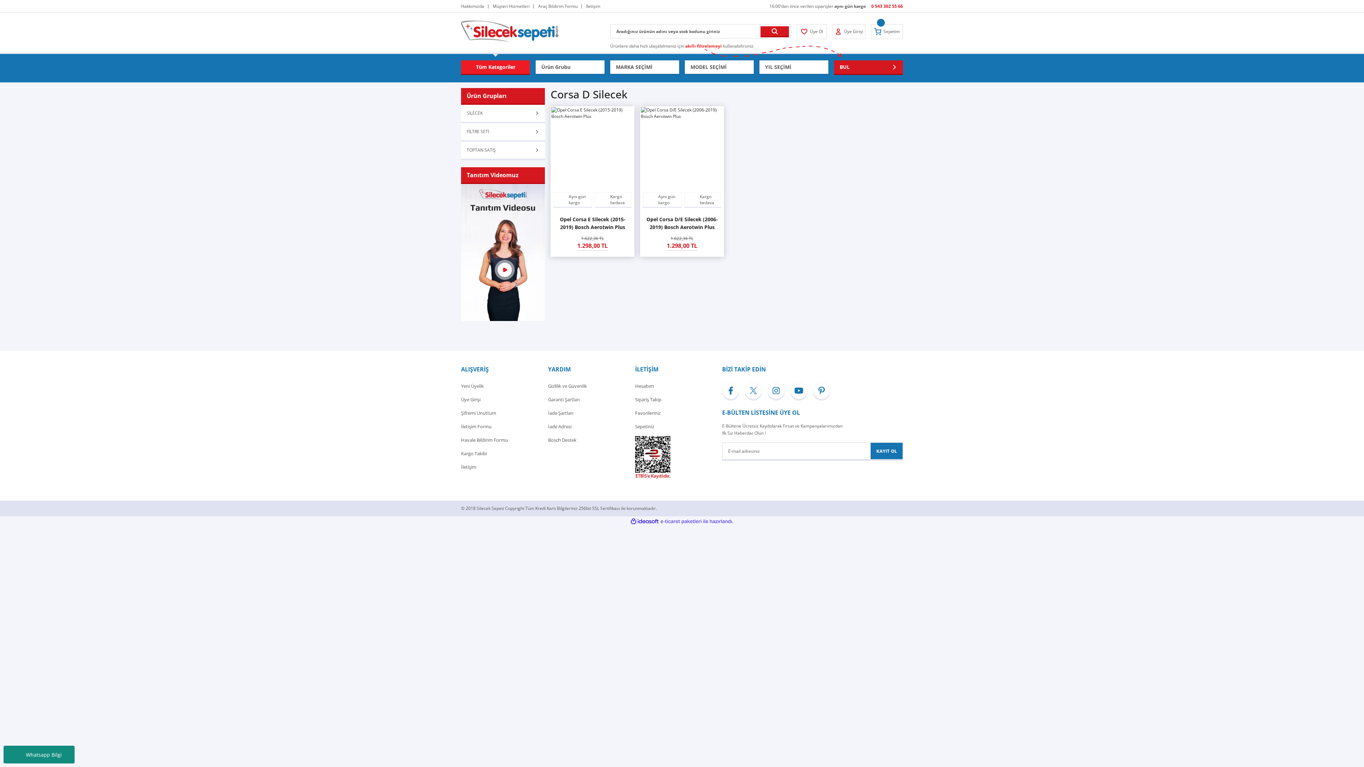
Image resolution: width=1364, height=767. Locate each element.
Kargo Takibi (474, 453)
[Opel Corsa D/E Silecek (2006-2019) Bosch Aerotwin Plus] (682, 148)
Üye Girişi (471, 399)
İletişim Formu (476, 426)
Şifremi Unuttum (478, 413)
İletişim (468, 467)
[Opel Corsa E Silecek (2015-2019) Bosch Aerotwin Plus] (592, 148)
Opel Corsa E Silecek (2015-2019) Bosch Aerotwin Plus (593, 223)
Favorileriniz (648, 413)
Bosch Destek (562, 440)
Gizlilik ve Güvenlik (567, 386)
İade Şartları (560, 413)
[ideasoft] (644, 521)
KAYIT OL (886, 451)
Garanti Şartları (564, 399)
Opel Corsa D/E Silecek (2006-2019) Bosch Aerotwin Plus (682, 223)
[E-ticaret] (681, 521)
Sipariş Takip (648, 399)
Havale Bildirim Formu (484, 440)
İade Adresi (560, 426)
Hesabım (644, 386)
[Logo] (509, 31)
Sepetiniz (644, 426)
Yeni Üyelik (472, 386)
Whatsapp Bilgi (44, 754)
